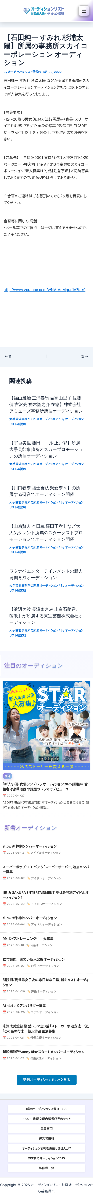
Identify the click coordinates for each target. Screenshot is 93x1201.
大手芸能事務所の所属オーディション (33, 419)
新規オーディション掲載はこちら (46, 1109)
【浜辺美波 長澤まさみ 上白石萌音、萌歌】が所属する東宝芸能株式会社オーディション (46, 615)
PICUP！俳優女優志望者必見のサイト (46, 1118)
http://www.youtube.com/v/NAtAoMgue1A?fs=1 (44, 290)
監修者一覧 (46, 1168)
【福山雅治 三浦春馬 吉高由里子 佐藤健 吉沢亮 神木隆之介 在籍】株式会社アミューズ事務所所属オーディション (48, 404)
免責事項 (46, 1128)
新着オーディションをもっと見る (46, 1080)
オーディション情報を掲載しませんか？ (46, 1148)
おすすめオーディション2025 (46, 1158)
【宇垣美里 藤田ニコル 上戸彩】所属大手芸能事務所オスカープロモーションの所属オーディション (46, 449)
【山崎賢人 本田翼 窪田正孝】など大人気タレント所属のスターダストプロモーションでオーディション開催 (46, 532)
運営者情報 (46, 1138)
